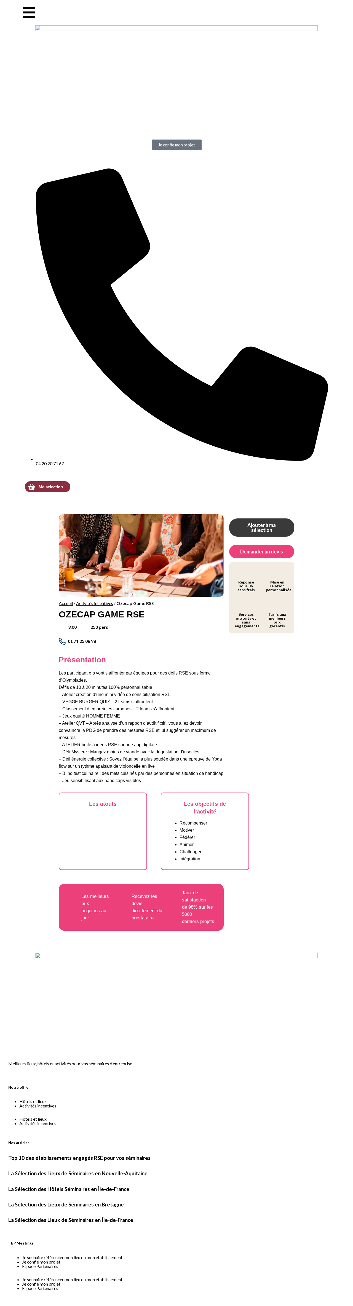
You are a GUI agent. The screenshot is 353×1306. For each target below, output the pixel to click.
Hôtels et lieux (33, 1101)
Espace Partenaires (40, 1266)
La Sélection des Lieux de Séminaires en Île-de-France (70, 1220)
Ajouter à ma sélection (261, 527)
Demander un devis (261, 551)
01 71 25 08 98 (82, 641)
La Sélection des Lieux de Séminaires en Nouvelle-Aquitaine (78, 1173)
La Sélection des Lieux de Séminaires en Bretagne (66, 1204)
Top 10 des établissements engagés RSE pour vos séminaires (79, 1158)
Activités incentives (94, 603)
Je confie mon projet (41, 1261)
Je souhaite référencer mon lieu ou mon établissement (72, 1257)
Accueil (66, 603)
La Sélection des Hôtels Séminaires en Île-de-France (68, 1189)
